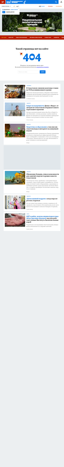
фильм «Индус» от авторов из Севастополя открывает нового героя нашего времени (42, 107)
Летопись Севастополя (36, 37)
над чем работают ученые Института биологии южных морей (42, 219)
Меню (2, 2)
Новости (11, 37)
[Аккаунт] (61, 2)
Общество (29, 103)
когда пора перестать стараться (42, 200)
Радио (43, 6)
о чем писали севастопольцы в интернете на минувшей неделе (42, 129)
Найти (42, 72)
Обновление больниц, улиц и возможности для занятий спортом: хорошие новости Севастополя (42, 176)
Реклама (50, 6)
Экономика (29, 85)
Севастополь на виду (21, 37)
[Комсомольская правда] (15, 2)
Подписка (59, 6)
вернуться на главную (43, 67)
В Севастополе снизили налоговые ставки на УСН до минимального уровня (42, 89)
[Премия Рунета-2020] (24, 2)
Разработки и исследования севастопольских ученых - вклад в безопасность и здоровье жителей (42, 225)
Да (3, 12)
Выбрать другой (10, 12)
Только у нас (48, 37)
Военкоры (56, 37)
